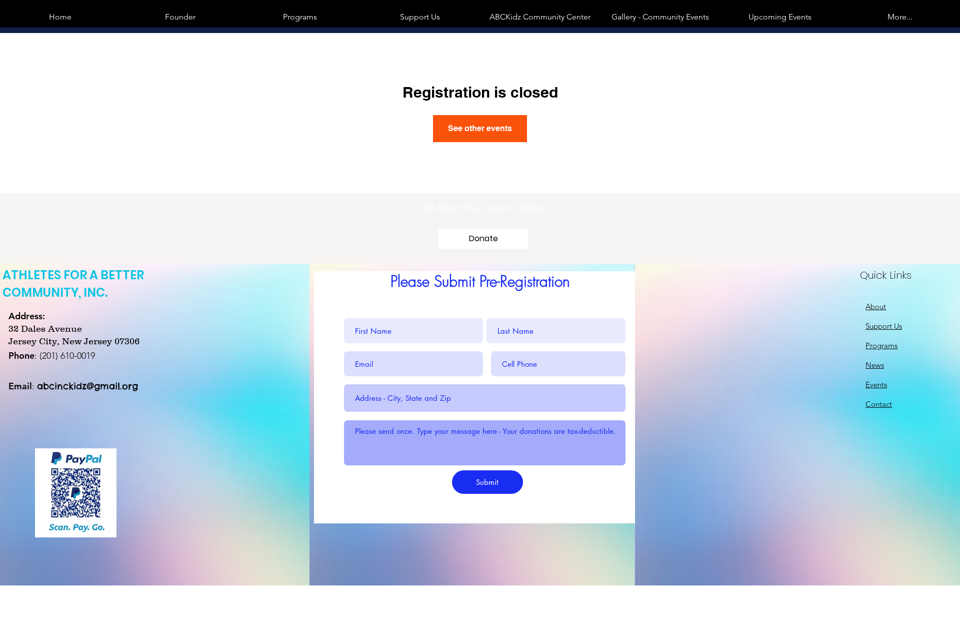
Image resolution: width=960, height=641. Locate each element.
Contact (879, 404)
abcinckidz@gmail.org (87, 386)
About (876, 306)
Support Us (884, 326)
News (875, 365)
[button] (660, 17)
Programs (882, 345)
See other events (480, 128)
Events (876, 384)
